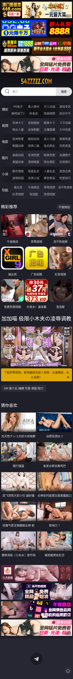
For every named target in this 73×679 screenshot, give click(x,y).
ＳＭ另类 (65, 129)
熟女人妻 (18, 129)
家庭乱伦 (33, 171)
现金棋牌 (49, 113)
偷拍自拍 (33, 139)
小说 (5, 174)
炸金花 (33, 113)
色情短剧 (49, 194)
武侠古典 (65, 171)
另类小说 (33, 178)
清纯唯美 (33, 162)
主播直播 (49, 129)
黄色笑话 (49, 178)
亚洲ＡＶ (18, 123)
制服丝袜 (18, 146)
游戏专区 (65, 106)
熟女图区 (49, 162)
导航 (5, 190)
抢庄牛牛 (65, 113)
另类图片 (65, 162)
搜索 (64, 91)
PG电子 (18, 106)
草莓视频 (49, 187)
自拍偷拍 (33, 123)
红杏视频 (18, 194)
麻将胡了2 (18, 113)
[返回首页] (68, 671)
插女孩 (18, 187)
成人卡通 (49, 139)
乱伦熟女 (49, 146)
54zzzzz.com (36, 81)
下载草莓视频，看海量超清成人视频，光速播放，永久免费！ (36, 374)
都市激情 (18, 171)
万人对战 (49, 106)
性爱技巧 (65, 178)
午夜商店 (33, 187)
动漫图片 (65, 155)
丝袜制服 (33, 129)
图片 (5, 158)
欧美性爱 (65, 139)
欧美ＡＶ (49, 123)
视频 (5, 125)
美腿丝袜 (18, 162)
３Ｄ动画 (65, 123)
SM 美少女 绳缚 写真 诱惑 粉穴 (23, 388)
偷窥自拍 (18, 155)
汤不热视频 (65, 187)
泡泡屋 (33, 194)
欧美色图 (49, 155)
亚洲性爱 (18, 139)
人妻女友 (49, 171)
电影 (5, 141)
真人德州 (33, 106)
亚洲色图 (33, 155)
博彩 (5, 109)
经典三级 (33, 146)
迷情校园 (18, 178)
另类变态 (65, 146)
